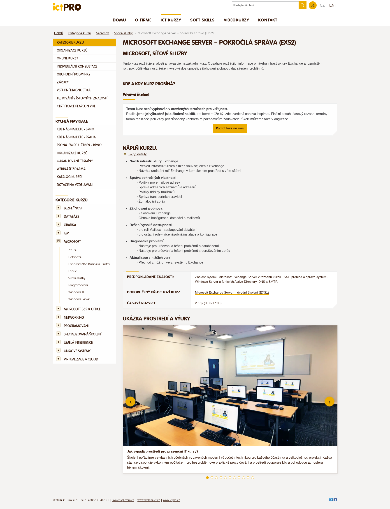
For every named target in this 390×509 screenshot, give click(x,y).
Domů (119, 19)
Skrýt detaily (137, 154)
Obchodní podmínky (73, 74)
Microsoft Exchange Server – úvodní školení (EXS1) (232, 292)
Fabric (72, 271)
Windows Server (79, 299)
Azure (72, 250)
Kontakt (267, 19)
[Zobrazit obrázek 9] (243, 477)
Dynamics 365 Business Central (89, 264)
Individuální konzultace (77, 66)
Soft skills (202, 19)
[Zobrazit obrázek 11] (252, 477)
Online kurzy (67, 58)
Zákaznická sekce (313, 5)
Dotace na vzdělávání (75, 185)
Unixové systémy (77, 351)
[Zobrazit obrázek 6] (230, 477)
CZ (322, 5)
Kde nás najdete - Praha (76, 137)
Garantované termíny (75, 161)
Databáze (71, 217)
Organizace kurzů (72, 50)
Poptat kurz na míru (230, 128)
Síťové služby (123, 33)
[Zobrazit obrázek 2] (212, 477)
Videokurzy (236, 19)
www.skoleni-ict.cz (148, 500)
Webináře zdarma (71, 169)
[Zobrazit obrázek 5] (225, 477)
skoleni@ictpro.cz (123, 500)
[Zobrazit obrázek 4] (221, 477)
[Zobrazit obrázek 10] (248, 477)
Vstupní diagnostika (74, 90)
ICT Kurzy (171, 19)
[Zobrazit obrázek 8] (239, 477)
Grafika (70, 225)
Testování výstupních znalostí (82, 98)
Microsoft (102, 33)
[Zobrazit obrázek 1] (207, 477)
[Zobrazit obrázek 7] (234, 477)
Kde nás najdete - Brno (75, 129)
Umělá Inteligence (78, 343)
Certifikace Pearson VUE (76, 106)
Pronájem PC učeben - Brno (79, 145)
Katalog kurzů (69, 177)
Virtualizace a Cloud (81, 359)
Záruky (63, 82)
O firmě (143, 19)
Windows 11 (76, 292)
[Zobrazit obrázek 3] (216, 477)
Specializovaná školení (82, 334)
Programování (78, 285)
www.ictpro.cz (171, 500)
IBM (66, 233)
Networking (74, 318)
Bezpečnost (73, 208)
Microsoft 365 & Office (82, 309)
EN (331, 5)
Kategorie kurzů (79, 33)
